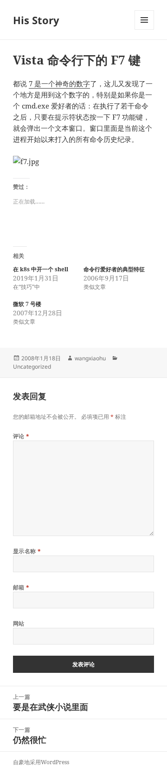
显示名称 (27, 551)
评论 (21, 436)
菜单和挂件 (144, 29)
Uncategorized (32, 367)
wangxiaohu (90, 358)
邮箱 (21, 587)
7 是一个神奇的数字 (59, 83)
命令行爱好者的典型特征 (114, 269)
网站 (19, 623)
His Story (36, 20)
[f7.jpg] (83, 161)
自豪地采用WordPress (41, 762)
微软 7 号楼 (27, 304)
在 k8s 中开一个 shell (40, 269)
